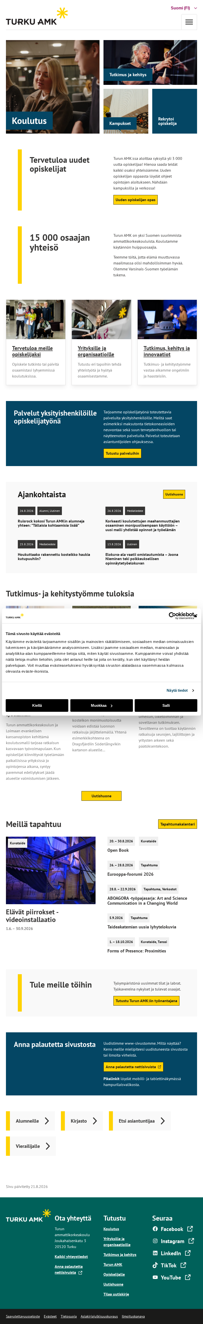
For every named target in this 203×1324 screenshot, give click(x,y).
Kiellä (37, 705)
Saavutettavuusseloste (23, 1316)
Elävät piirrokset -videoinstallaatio (32, 915)
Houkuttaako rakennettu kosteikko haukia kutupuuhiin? (54, 556)
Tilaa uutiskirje (116, 1294)
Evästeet (50, 1316)
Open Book (118, 850)
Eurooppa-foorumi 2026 (130, 874)
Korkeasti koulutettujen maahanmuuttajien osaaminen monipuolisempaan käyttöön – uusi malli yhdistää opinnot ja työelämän (142, 525)
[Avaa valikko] (189, 22)
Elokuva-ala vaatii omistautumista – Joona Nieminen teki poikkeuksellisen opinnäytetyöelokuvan (141, 559)
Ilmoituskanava (133, 1316)
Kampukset (120, 123)
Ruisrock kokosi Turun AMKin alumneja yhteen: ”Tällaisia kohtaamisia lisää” (51, 523)
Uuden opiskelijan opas (135, 199)
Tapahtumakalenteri (177, 824)
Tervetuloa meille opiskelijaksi (32, 351)
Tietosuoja (69, 1316)
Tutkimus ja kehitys (128, 74)
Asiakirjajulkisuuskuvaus (99, 1316)
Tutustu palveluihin (122, 453)
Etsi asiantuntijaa (137, 1121)
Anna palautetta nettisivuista (130, 1068)
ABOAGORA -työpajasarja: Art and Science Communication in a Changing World (147, 901)
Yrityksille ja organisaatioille (96, 351)
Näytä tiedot (177, 690)
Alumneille (27, 1121)
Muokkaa (98, 705)
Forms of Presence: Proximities (136, 950)
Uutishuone (174, 494)
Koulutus (29, 120)
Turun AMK (112, 1264)
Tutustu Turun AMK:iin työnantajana (146, 1000)
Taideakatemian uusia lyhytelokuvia (141, 926)
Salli (166, 705)
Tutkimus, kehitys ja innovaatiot (167, 351)
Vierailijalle (28, 1146)
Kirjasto (79, 1121)
